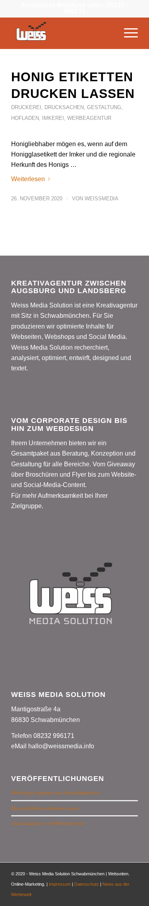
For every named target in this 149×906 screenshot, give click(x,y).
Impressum (60, 884)
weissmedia (101, 199)
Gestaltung (104, 107)
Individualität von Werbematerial (47, 823)
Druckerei (26, 107)
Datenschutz (86, 884)
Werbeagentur (89, 118)
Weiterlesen (28, 179)
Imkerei (53, 118)
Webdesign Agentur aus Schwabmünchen (55, 792)
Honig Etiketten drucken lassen (45, 808)
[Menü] (127, 33)
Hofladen (25, 118)
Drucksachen (64, 107)
